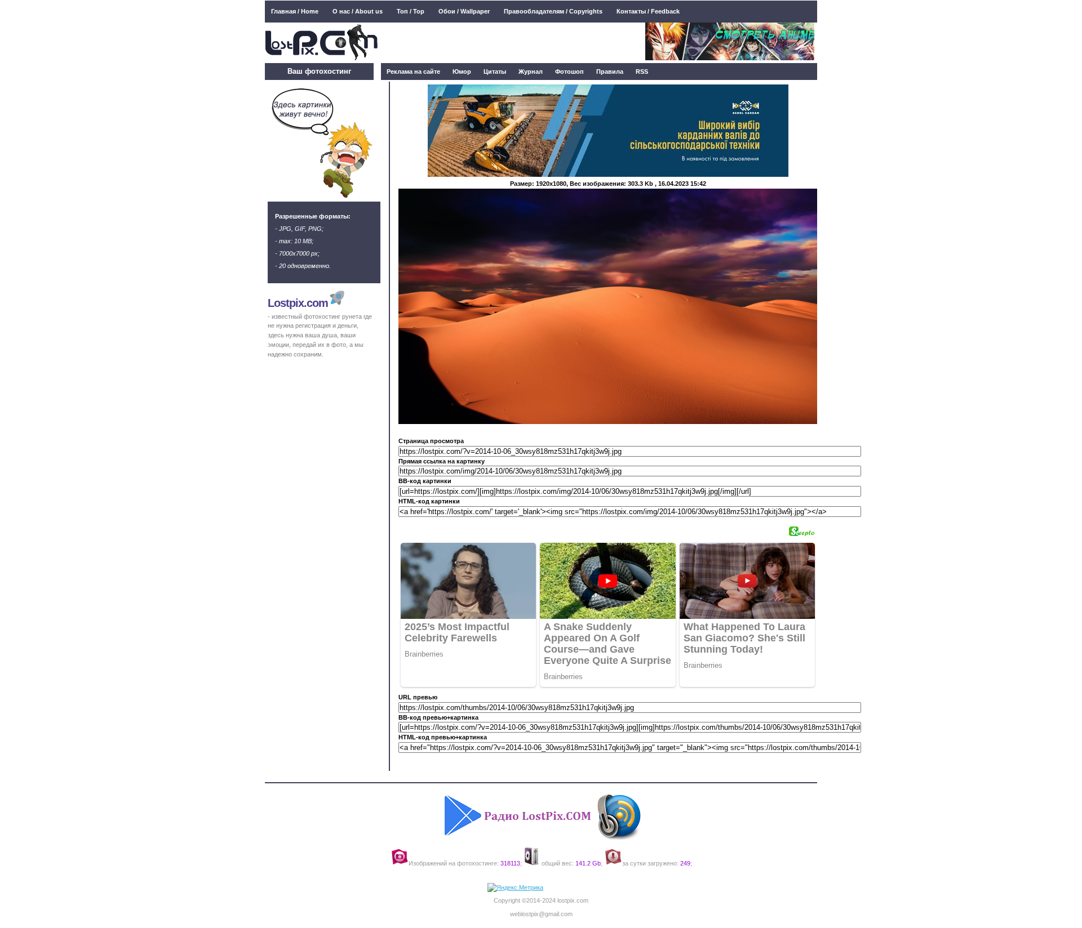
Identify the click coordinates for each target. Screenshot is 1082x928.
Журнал (530, 71)
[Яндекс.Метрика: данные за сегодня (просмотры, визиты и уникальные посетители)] (515, 888)
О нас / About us (357, 11)
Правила (609, 71)
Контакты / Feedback (648, 11)
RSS (642, 71)
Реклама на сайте (413, 71)
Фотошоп (569, 71)
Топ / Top (410, 11)
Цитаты (495, 71)
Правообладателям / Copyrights (553, 11)
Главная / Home (294, 11)
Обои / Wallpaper (464, 11)
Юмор (462, 71)
